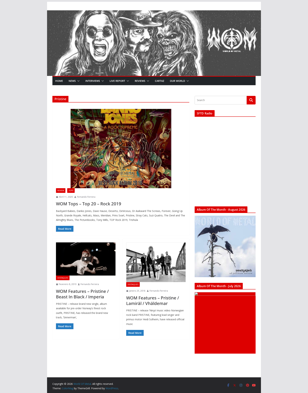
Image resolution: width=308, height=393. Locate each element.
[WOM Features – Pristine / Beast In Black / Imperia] (85, 259)
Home (59, 81)
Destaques (62, 278)
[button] (78, 80)
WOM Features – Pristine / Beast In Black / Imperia (82, 294)
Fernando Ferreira (86, 196)
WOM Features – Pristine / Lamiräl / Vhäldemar (152, 300)
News (72, 81)
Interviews (92, 81)
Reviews (140, 81)
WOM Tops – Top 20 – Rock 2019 (88, 204)
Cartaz (159, 81)
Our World (177, 81)
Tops (71, 190)
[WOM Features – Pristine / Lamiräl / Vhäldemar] (156, 262)
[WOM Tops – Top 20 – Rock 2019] (121, 148)
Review (60, 190)
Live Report (117, 81)
